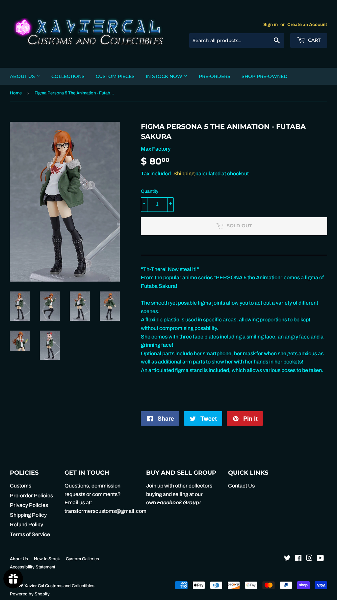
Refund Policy (26, 524)
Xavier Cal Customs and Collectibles (59, 586)
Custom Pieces (115, 76)
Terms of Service (30, 534)
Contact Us (241, 485)
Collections (68, 76)
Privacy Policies (29, 505)
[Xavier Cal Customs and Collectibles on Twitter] (287, 559)
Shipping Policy (28, 515)
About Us (23, 76)
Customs (20, 485)
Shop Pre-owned (265, 76)
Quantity (149, 191)
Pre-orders (214, 76)
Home (16, 93)
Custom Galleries (82, 559)
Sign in (270, 24)
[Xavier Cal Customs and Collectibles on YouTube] (320, 559)
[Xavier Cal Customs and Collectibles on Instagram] (309, 559)
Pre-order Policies (31, 495)
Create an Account (307, 24)
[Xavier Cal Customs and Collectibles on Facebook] (298, 559)
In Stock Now (165, 76)
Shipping (183, 173)
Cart (314, 40)
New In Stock (47, 559)
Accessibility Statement (32, 567)
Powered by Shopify (30, 594)
